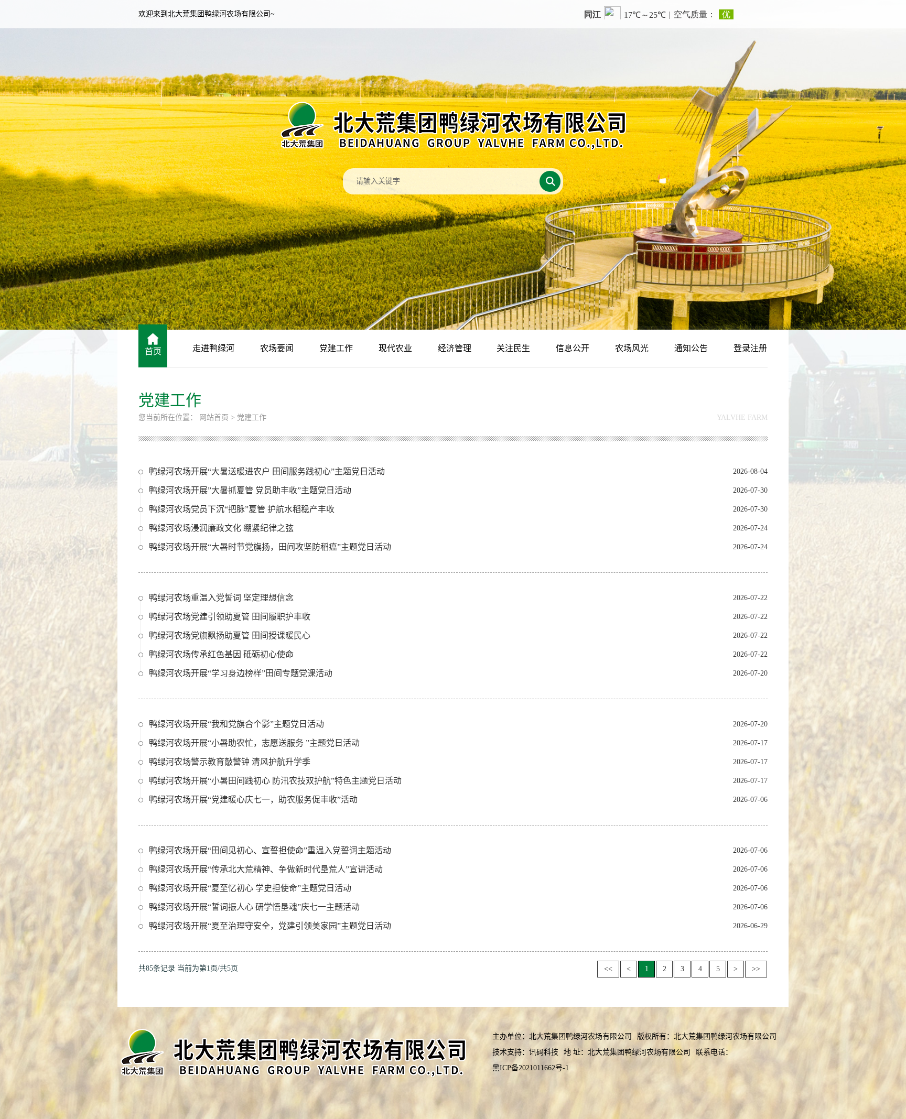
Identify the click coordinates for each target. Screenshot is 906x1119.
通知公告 (691, 348)
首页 (153, 351)
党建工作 (336, 348)
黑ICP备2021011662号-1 (530, 1068)
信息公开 (572, 348)
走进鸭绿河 (213, 348)
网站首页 (214, 417)
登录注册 (750, 348)
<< (608, 969)
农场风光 (632, 348)
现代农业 (395, 348)
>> (756, 969)
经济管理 (454, 348)
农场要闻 (277, 348)
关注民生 (513, 348)
